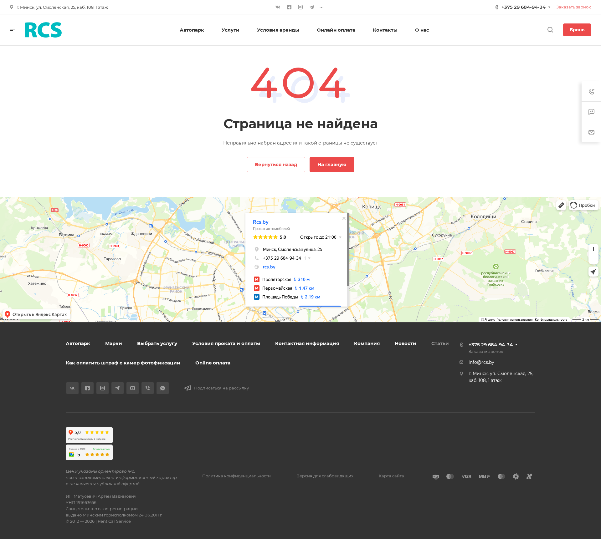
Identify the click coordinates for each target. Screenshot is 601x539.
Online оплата (212, 363)
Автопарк (78, 343)
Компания (367, 343)
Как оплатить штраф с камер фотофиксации (123, 363)
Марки (113, 343)
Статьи (440, 343)
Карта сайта (391, 475)
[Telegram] (312, 7)
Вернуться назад (276, 164)
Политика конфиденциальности (236, 475)
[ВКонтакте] (278, 7)
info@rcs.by (481, 362)
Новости (405, 343)
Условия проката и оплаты (226, 343)
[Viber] (147, 388)
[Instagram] (300, 7)
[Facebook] (289, 7)
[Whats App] (163, 388)
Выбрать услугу (157, 343)
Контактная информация (307, 343)
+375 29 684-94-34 (523, 7)
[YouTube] (132, 388)
